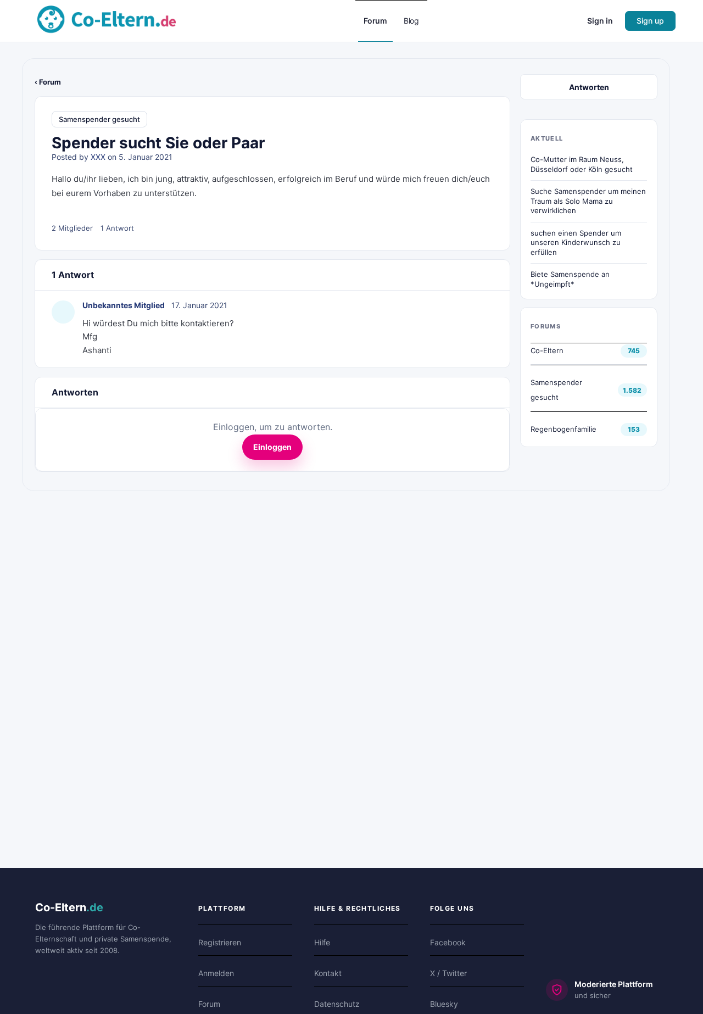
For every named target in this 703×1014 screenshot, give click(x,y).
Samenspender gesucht (99, 119)
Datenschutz (337, 1004)
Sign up (650, 20)
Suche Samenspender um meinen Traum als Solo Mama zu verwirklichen (588, 201)
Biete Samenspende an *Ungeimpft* (570, 279)
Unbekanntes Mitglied (123, 305)
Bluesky (444, 1004)
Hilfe (322, 942)
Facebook (448, 942)
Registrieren (219, 942)
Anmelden (216, 973)
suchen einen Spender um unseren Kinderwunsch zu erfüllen (576, 243)
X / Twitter (448, 973)
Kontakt (328, 973)
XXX (98, 156)
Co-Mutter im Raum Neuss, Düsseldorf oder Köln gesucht (582, 164)
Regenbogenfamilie (563, 429)
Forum (209, 1004)
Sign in (600, 20)
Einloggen (272, 447)
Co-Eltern (547, 350)
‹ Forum (48, 81)
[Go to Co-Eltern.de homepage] (106, 20)
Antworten (589, 87)
